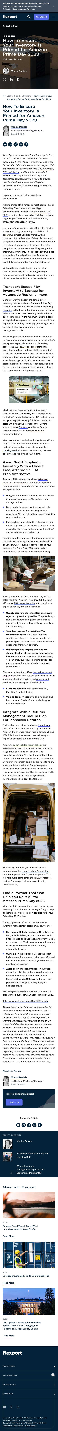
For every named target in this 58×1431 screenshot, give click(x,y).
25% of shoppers (28, 346)
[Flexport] (10, 16)
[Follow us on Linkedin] (11, 79)
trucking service (11, 450)
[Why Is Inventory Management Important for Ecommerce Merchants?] (7, 1169)
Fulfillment (8, 59)
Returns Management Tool (35, 870)
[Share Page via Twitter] (16, 144)
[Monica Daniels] (7, 1144)
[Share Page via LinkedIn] (21, 144)
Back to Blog (12, 96)
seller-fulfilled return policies (28, 744)
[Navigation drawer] (53, 16)
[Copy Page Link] (10, 144)
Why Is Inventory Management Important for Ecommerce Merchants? (30, 1169)
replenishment (36, 430)
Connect (23, 427)
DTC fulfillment (45, 168)
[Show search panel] (29, 17)
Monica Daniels (24, 1141)
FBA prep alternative (24, 603)
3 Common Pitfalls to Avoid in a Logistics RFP (32, 1155)
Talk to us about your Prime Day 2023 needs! (25, 1001)
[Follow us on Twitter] (4, 79)
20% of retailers (43, 877)
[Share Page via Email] (5, 144)
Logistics (18, 59)
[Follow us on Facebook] (18, 79)
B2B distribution (11, 172)
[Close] (53, 6)
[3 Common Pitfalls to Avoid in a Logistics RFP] (7, 1156)
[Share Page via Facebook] (26, 144)
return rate (30, 731)
